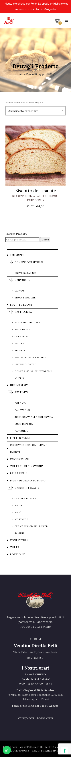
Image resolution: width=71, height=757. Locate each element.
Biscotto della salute (35, 191)
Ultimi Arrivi (19, 385)
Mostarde (21, 519)
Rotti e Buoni (20, 438)
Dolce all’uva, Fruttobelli (33, 371)
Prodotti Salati (27, 487)
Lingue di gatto (26, 364)
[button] (35, 110)
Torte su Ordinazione (26, 466)
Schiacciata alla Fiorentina (34, 417)
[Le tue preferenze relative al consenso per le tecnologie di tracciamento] (64, 750)
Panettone (22, 410)
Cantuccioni (19, 459)
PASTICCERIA (35, 200)
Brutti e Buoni (21, 304)
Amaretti (17, 255)
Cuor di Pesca (24, 424)
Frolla (19, 343)
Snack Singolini (25, 297)
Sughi (18, 505)
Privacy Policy (26, 717)
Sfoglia (20, 350)
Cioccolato (23, 336)
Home (19, 74)
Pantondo (22, 430)
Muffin (19, 378)
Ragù (18, 512)
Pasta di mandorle (27, 322)
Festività (22, 392)
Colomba (21, 403)
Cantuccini (23, 280)
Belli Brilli (18, 473)
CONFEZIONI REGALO (29, 262)
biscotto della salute (29, 196)
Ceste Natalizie (25, 273)
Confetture (19, 540)
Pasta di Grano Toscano (28, 480)
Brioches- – (22, 329)
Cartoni (20, 290)
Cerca (45, 239)
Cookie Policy (45, 717)
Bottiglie (17, 554)
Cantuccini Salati (27, 498)
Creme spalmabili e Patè (31, 526)
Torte (14, 547)
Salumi (19, 533)
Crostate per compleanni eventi (29, 449)
